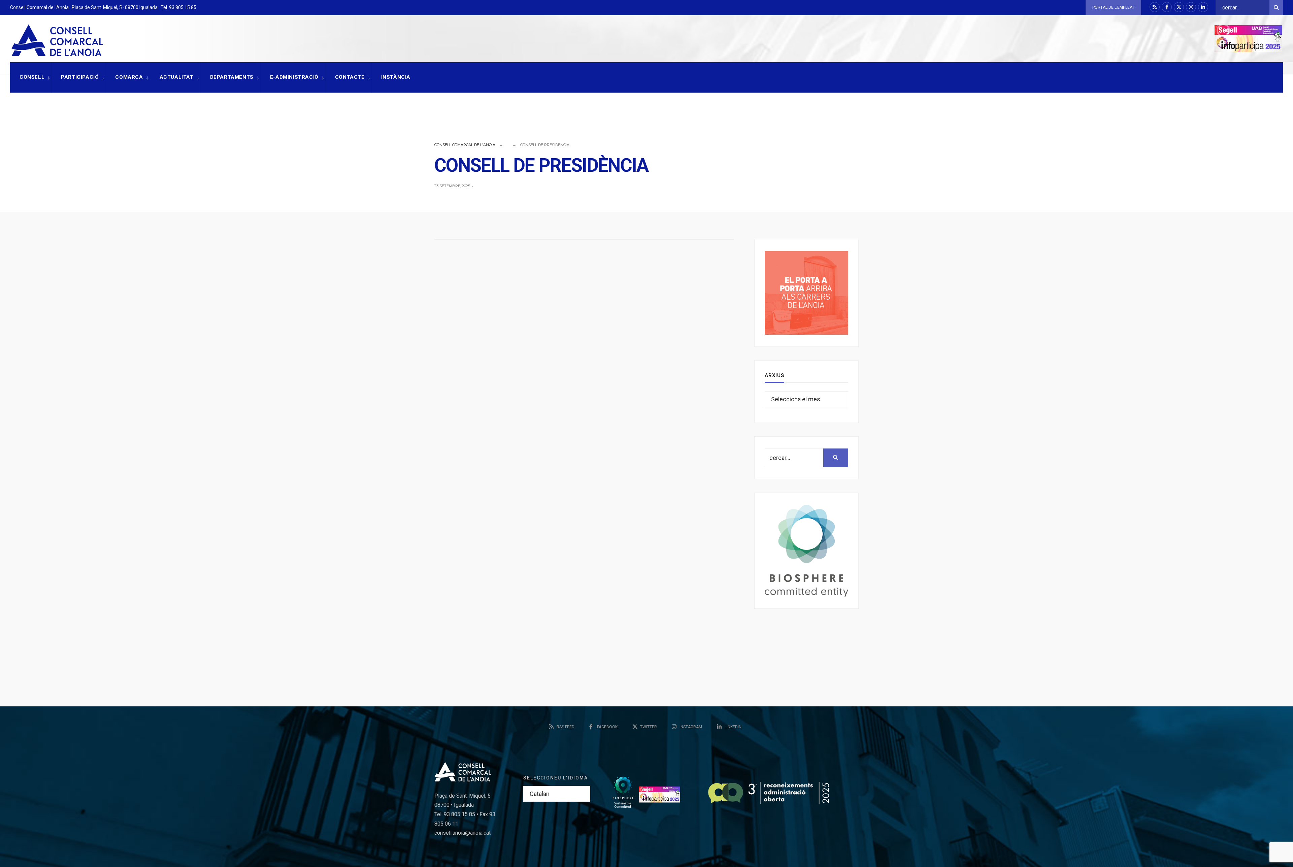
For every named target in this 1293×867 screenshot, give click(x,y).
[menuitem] (30, 77)
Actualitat (177, 77)
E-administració (294, 77)
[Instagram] (1191, 7)
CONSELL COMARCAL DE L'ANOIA (464, 144)
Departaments (232, 77)
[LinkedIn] (1203, 7)
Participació (80, 77)
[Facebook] (1167, 7)
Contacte (350, 77)
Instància (395, 77)
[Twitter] (1179, 7)
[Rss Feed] (1155, 7)
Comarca (129, 77)
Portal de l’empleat (1113, 7)
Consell (32, 77)
